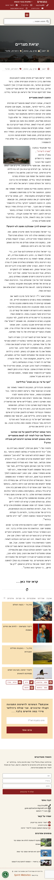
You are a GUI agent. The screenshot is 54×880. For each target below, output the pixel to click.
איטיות (10, 598)
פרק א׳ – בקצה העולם (22, 604)
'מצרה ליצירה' (44, 151)
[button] (27, 15)
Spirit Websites (22, 875)
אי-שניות (20, 598)
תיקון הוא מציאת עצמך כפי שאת (29, 851)
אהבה (49, 598)
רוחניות (15, 50)
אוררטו (41, 598)
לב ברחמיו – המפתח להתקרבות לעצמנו (26, 861)
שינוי (7, 50)
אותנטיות (31, 598)
